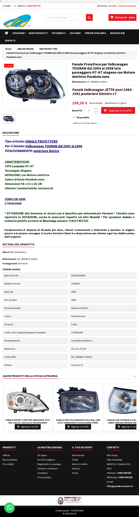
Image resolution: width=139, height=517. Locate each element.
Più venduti (58, 33)
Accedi (112, 5)
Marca (6, 252)
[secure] (69, 500)
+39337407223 (33, 5)
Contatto (7, 5)
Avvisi (75, 472)
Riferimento (79, 81)
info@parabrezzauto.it (120, 486)
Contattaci (42, 472)
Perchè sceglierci (95, 33)
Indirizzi (76, 468)
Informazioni (78, 455)
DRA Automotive (18, 252)
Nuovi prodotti (38, 33)
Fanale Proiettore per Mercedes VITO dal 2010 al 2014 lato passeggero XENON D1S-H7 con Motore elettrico (27, 422)
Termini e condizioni (47, 468)
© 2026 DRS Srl (69, 513)
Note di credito (79, 464)
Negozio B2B (117, 33)
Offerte (6, 455)
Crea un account (127, 5)
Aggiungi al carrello (118, 110)
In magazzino (10, 263)
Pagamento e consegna (49, 464)
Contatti (10, 40)
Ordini (75, 459)
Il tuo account (82, 447)
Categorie (18, 33)
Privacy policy (44, 477)
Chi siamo (75, 33)
